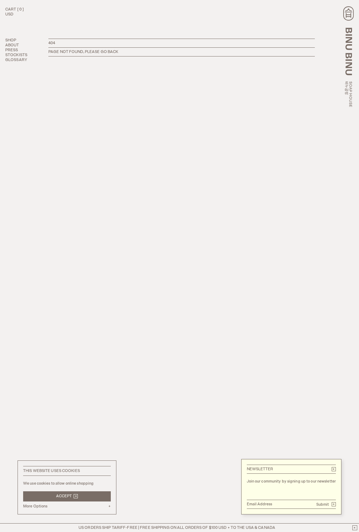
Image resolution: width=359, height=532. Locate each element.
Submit (325, 504)
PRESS (11, 50)
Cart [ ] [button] (14, 9)
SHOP (10, 40)
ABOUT (12, 45)
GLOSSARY (16, 60)
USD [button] (9, 14)
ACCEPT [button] (66, 496)
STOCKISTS (16, 55)
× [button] (333, 469)
